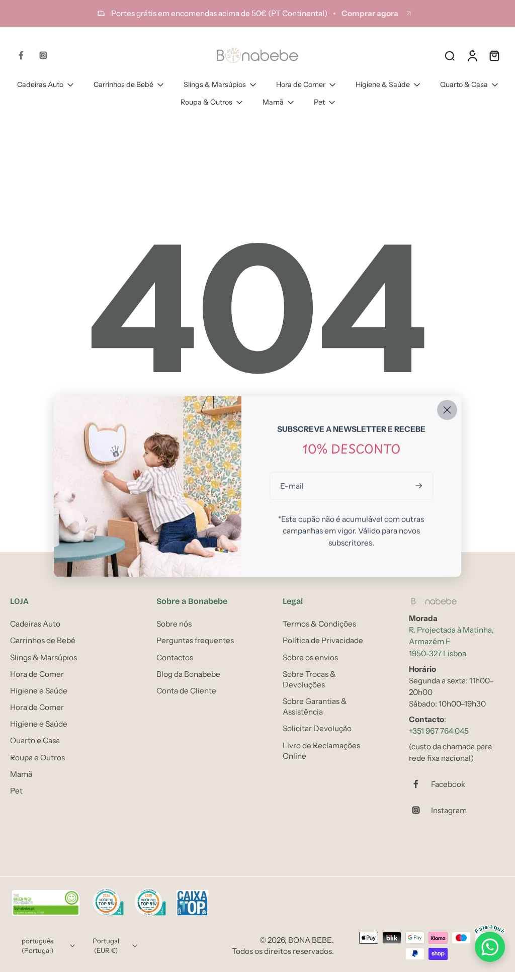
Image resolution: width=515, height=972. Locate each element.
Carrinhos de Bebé (123, 84)
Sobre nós (174, 624)
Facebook (448, 784)
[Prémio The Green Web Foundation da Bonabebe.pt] (45, 904)
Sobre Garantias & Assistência (315, 706)
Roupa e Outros (37, 757)
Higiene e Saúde (38, 690)
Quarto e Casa (35, 741)
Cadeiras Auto (40, 84)
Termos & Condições (319, 624)
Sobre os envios (310, 657)
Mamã (273, 102)
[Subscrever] (420, 485)
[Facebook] (21, 55)
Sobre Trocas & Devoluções (309, 679)
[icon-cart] (494, 55)
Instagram (449, 810)
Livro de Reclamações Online (321, 751)
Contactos (174, 657)
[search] (450, 55)
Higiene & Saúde (383, 84)
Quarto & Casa (464, 84)
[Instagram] (43, 55)
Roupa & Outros (206, 102)
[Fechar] (447, 410)
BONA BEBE (310, 940)
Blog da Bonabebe (188, 674)
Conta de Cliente (186, 690)
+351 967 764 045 (439, 731)
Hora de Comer (300, 84)
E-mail (292, 485)
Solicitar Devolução (317, 729)
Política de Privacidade (323, 641)
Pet (319, 102)
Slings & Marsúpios (215, 84)
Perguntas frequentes (195, 641)
